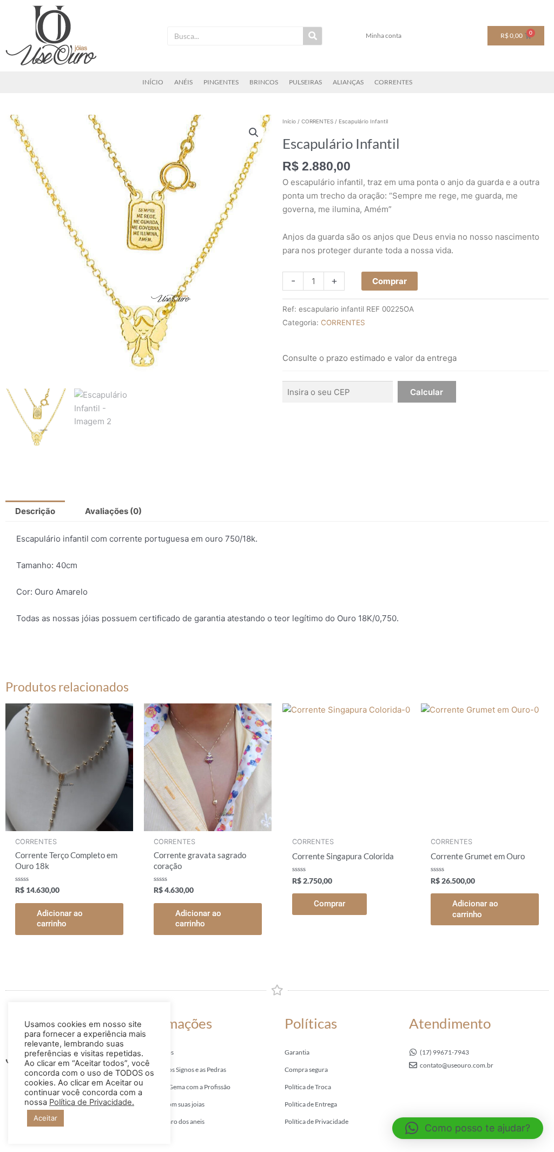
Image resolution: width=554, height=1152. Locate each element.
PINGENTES (221, 82)
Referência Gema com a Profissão (183, 1087)
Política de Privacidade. (91, 1102)
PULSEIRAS (305, 82)
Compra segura (306, 1069)
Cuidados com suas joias (170, 1104)
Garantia (297, 1052)
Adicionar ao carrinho (60, 919)
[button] (253, 132)
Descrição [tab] (35, 511)
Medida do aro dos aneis (170, 1121)
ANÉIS (183, 82)
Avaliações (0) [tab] (113, 511)
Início (289, 121)
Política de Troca (308, 1087)
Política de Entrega (311, 1104)
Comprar (389, 281)
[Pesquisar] (312, 36)
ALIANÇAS (348, 82)
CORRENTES (393, 82)
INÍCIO (152, 82)
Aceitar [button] (45, 1118)
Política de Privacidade (316, 1121)
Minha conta (383, 35)
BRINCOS (263, 82)
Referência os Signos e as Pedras (181, 1069)
